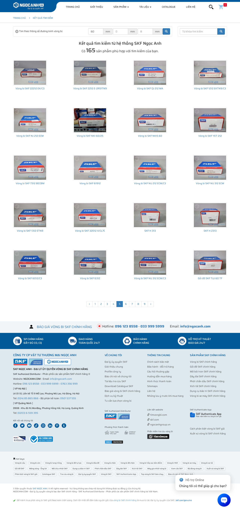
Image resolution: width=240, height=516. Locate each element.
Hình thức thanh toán (159, 381)
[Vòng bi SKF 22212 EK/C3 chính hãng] (30, 72)
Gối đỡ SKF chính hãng (202, 367)
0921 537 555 (68, 398)
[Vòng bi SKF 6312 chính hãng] (90, 262)
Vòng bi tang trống (53, 463)
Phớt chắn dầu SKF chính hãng (207, 381)
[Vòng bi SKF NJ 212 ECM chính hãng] (30, 120)
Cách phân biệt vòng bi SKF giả (207, 429)
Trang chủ (73, 7)
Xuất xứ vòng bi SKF (215, 468)
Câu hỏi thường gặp (158, 372)
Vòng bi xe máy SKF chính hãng (207, 396)
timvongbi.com (158, 415)
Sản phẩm (120, 7)
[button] (211, 7)
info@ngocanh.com (61, 379)
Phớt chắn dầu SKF (103, 468)
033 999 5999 (49, 384)
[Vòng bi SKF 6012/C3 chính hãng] (30, 262)
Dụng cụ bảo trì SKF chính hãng (207, 391)
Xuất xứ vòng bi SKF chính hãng (208, 433)
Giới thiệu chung (114, 367)
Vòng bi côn (35, 463)
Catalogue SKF (48, 474)
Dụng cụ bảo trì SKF (81, 468)
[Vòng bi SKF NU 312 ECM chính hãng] (210, 167)
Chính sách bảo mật (158, 362)
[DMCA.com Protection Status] (114, 442)
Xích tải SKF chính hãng (203, 386)
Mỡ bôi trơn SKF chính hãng (205, 372)
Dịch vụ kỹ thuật (114, 396)
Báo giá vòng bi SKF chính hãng (122, 391)
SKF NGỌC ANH (40, 488)
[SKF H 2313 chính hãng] (210, 215)
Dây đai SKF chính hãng (203, 376)
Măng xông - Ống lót (38, 468)
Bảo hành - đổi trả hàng (160, 367)
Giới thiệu (96, 7)
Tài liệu (144, 7)
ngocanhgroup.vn (160, 425)
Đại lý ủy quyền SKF (116, 362)
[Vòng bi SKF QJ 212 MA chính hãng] (150, 72)
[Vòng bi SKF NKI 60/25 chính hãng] (90, 120)
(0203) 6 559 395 (27, 413)
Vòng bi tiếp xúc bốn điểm (151, 463)
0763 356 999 (69, 384)
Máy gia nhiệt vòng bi (156, 468)
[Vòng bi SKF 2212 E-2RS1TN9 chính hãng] (90, 72)
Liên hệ (190, 7)
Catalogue (169, 7)
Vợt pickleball (168, 410)
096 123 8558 (30, 384)
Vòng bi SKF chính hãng (203, 362)
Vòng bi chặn (110, 463)
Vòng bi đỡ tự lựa (74, 463)
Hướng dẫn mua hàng (159, 376)
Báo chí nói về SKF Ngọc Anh (180, 474)
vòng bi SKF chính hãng (124, 500)
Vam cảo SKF (177, 468)
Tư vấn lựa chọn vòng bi (118, 401)
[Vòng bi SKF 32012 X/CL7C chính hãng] (90, 215)
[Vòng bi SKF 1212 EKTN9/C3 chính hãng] (210, 72)
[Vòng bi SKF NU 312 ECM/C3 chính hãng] (150, 262)
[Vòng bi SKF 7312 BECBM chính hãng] (30, 167)
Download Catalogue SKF (119, 386)
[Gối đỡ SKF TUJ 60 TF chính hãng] (210, 262)
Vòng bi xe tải (207, 463)
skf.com (154, 420)
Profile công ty (113, 372)
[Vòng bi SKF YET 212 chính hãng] (210, 120)
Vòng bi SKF (106, 474)
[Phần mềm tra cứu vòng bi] (158, 436)
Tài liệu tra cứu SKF (115, 381)
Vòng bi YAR (172, 463)
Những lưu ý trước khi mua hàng (165, 396)
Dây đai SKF (121, 468)
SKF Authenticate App (126, 474)
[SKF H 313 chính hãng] (150, 215)
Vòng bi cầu (20, 463)
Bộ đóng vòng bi (195, 468)
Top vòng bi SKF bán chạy (152, 474)
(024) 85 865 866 (27, 398)
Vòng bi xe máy (189, 463)
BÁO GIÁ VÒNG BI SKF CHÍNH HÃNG (64, 326)
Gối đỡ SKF (19, 468)
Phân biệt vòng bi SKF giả (26, 474)
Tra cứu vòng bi (67, 474)
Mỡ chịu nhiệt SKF (60, 468)
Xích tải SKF (137, 468)
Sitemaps (152, 386)
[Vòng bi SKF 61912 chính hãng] (90, 167)
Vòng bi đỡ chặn (128, 463)
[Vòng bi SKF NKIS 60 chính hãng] (150, 120)
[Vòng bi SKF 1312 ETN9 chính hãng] (30, 215)
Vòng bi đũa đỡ (92, 463)
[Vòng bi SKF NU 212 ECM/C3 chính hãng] (150, 167)
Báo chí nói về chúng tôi (118, 376)
